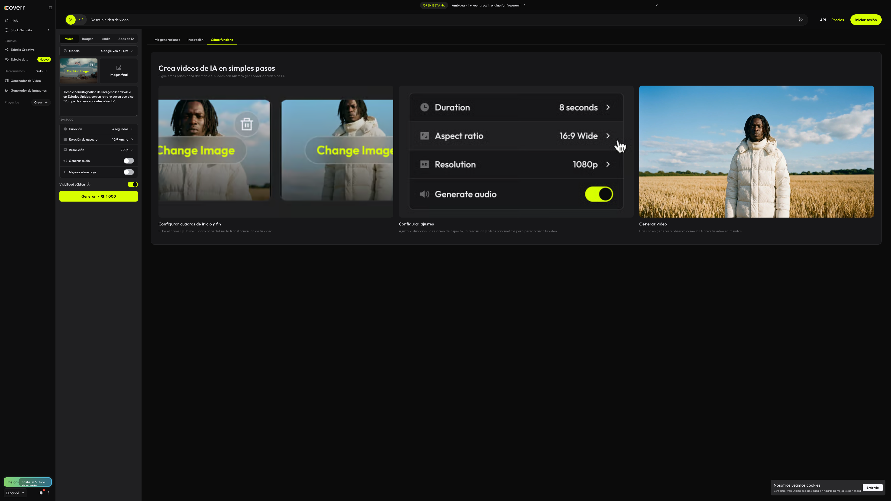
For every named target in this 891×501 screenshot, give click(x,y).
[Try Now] (524, 5)
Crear (38, 102)
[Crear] (71, 20)
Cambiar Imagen (78, 71)
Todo (39, 71)
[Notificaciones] (41, 493)
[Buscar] (81, 20)
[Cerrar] (656, 5)
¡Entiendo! (873, 487)
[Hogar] (14, 8)
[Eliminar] (91, 64)
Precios (837, 19)
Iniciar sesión (866, 19)
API (823, 19)
